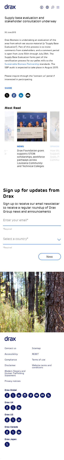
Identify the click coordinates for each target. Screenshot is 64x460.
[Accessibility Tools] (42, 6)
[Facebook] (14, 95)
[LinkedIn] (21, 95)
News (20, 146)
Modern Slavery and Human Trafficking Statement (15, 373)
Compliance (11, 359)
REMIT (35, 354)
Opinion (54, 146)
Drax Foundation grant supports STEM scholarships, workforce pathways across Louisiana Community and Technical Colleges (31, 158)
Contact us (10, 348)
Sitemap (36, 348)
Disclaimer (10, 365)
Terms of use (38, 359)
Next (55, 130)
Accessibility (11, 354)
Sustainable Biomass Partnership (22, 64)
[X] (7, 95)
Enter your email (15, 220)
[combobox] (32, 241)
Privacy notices (13, 381)
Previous (8, 130)
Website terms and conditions (41, 366)
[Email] (28, 95)
